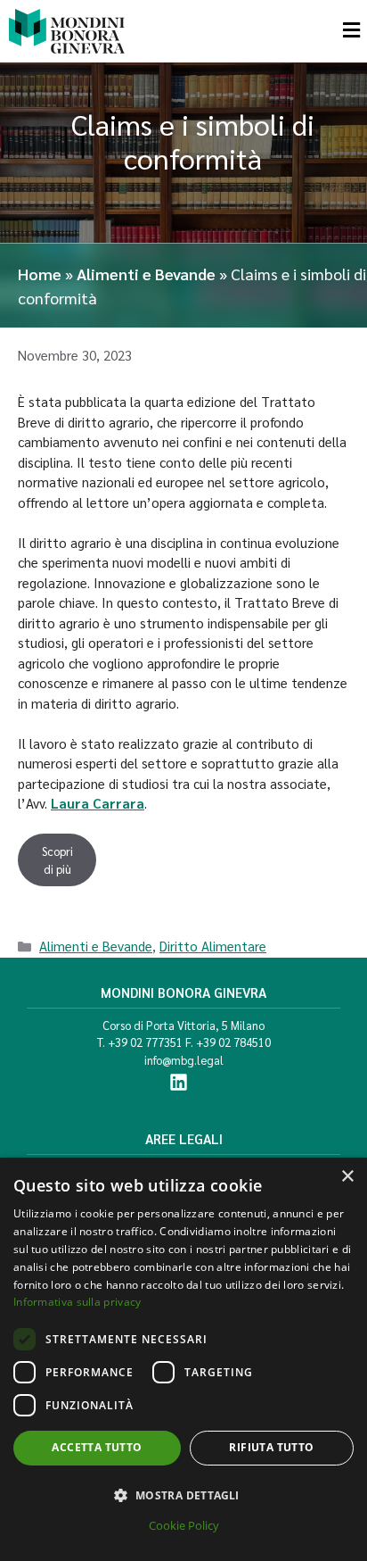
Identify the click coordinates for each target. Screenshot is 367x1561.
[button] (183, 1495)
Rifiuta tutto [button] (271, 1447)
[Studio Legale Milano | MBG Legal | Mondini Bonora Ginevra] (67, 31)
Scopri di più (57, 859)
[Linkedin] (179, 1081)
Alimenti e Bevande (146, 273)
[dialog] (183, 1359)
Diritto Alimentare (212, 945)
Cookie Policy (184, 1525)
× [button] (347, 1176)
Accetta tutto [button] (97, 1447)
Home (39, 273)
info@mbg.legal (184, 1059)
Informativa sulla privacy (77, 1301)
